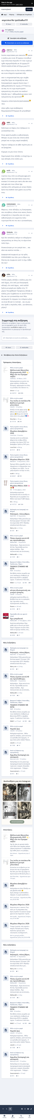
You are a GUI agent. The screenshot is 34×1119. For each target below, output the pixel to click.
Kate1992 (13, 516)
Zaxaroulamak (14, 771)
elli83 (8, 123)
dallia (8, 274)
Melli (11, 570)
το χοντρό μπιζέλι (18, 935)
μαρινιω (11, 30)
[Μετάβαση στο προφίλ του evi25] (3, 171)
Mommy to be (14, 759)
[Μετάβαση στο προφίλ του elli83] (3, 123)
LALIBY (12, 594)
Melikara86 (13, 542)
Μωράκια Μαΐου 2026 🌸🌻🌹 (20, 487)
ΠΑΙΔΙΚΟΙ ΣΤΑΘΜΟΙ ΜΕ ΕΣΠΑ (19, 567)
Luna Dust (13, 435)
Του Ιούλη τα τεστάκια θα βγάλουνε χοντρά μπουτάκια (20, 403)
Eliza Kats (13, 419)
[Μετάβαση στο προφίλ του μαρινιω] (3, 31)
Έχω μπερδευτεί (16, 618)
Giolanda (10, 232)
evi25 (8, 170)
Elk (11, 490)
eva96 (12, 473)
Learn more (4, 3)
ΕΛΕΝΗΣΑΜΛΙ (11, 204)
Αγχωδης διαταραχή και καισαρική (19, 756)
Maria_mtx (13, 528)
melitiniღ (13, 378)
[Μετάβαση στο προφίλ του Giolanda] (3, 233)
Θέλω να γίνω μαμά (16, 32)
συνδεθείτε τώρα (16, 327)
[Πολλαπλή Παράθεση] (3, 116)
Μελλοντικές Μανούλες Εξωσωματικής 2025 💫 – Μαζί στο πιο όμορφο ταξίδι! (20, 373)
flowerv (12, 606)
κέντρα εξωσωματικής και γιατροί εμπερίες (20, 591)
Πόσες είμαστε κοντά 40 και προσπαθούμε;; (19, 539)
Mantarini (13, 461)
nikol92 (12, 407)
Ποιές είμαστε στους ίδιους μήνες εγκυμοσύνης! (18, 482)
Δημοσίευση (20, 937)
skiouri (12, 390)
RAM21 (12, 583)
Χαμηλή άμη (15, 729)
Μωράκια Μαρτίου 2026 (19, 459)
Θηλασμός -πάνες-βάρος (20, 514)
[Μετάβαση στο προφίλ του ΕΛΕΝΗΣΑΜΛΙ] (3, 205)
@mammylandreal (17, 822)
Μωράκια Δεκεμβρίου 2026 (18, 432)
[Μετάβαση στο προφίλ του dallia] (3, 275)
